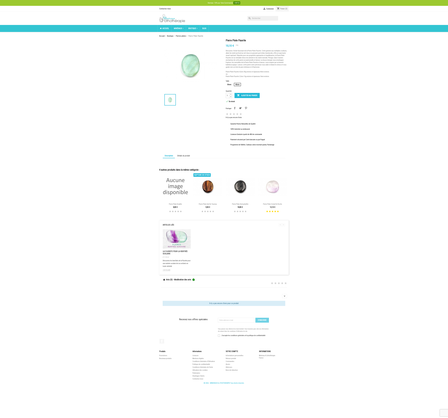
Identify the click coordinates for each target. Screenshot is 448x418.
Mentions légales (198, 358)
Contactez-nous (165, 9)
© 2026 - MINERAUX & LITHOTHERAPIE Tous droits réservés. (224, 383)
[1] (227, 114)
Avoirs (228, 364)
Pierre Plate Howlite (175, 204)
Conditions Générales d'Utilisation (203, 361)
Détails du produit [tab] (183, 156)
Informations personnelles (234, 355)
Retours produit (231, 358)
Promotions (163, 355)
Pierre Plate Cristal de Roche (272, 204)
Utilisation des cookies (200, 370)
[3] (234, 114)
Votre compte (232, 351)
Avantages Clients (198, 376)
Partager (234, 108)
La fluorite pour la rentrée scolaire (175, 252)
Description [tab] (169, 156)
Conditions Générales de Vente (202, 367)
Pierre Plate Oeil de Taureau (208, 204)
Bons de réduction (232, 370)
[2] (230, 114)
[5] (240, 114)
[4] (237, 114)
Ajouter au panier (247, 95)
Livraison (195, 355)
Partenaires (196, 373)
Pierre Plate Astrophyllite (240, 204)
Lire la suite (166, 270)
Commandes (230, 361)
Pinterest (246, 108)
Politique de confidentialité (201, 364)
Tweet (240, 108)
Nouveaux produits (165, 358)
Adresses (229, 367)
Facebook (161, 341)
